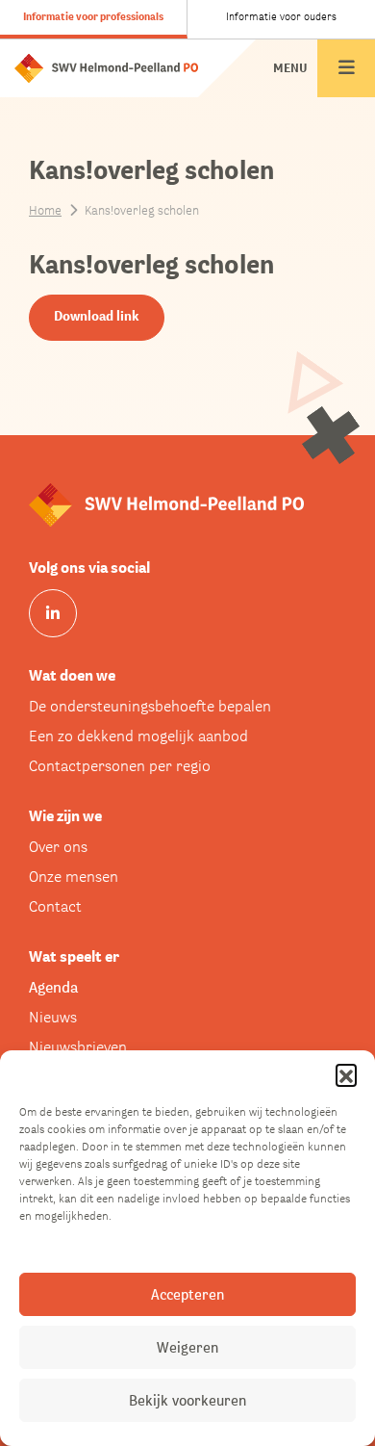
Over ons (58, 847)
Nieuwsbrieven (78, 1047)
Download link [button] (96, 315)
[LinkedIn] (53, 613)
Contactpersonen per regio (120, 766)
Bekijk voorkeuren (187, 1400)
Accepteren (187, 1294)
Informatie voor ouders (281, 16)
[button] (346, 1074)
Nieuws (53, 1017)
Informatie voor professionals (93, 16)
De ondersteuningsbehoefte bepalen (150, 706)
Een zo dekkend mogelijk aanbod (138, 736)
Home (45, 210)
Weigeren (187, 1347)
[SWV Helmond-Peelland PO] (106, 67)
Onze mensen (73, 876)
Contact (55, 906)
